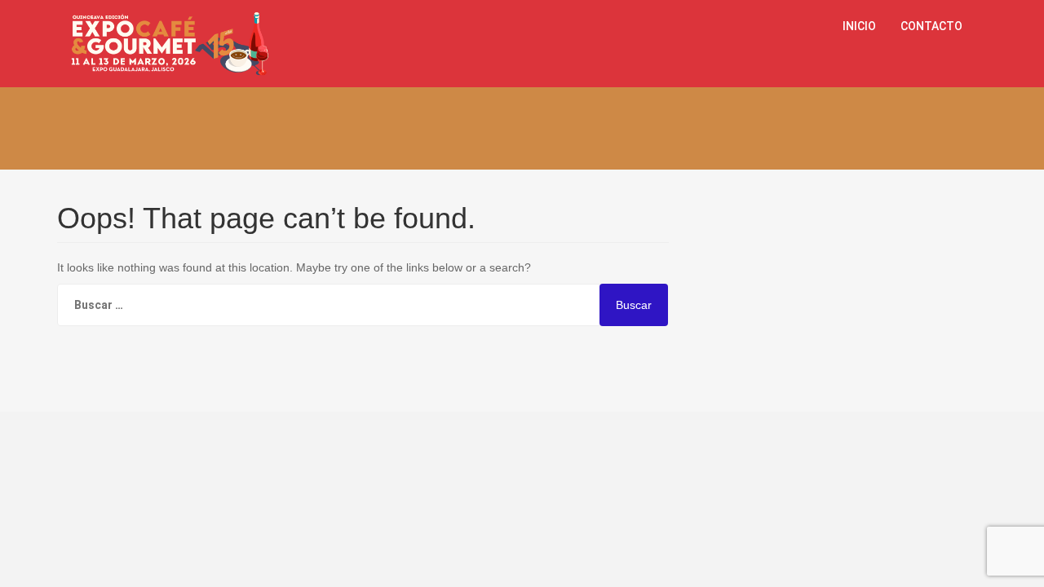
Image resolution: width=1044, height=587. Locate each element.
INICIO (859, 26)
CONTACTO (931, 26)
